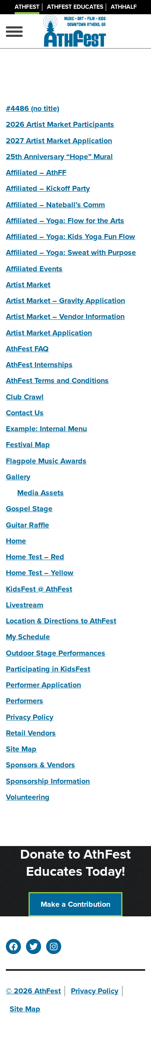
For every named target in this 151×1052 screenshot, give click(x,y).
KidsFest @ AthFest (39, 589)
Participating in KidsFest (48, 669)
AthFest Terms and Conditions (57, 380)
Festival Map (28, 444)
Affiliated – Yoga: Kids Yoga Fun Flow (70, 236)
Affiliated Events (34, 268)
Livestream (24, 605)
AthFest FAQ (27, 348)
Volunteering (27, 797)
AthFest (27, 6)
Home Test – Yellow (39, 572)
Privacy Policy (29, 717)
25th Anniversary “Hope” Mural (59, 156)
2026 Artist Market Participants (60, 124)
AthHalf (124, 6)
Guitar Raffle (27, 525)
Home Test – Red (35, 556)
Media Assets (40, 492)
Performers (24, 700)
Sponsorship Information (48, 781)
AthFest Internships (39, 364)
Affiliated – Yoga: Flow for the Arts (65, 220)
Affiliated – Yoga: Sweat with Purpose (71, 252)
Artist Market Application (49, 332)
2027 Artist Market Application (59, 140)
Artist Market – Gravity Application (65, 300)
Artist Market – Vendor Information (65, 316)
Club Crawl (25, 396)
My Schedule (28, 636)
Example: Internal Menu (46, 428)
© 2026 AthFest (33, 990)
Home (16, 540)
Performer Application (43, 684)
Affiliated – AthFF (36, 172)
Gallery (18, 476)
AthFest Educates (75, 6)
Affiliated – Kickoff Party (48, 188)
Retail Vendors (31, 733)
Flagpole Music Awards (46, 461)
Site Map (21, 749)
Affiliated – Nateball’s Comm (55, 204)
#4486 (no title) (32, 108)
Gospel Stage (29, 508)
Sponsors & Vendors (40, 764)
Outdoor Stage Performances (55, 653)
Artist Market (28, 284)
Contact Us (25, 412)
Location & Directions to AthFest (61, 620)
